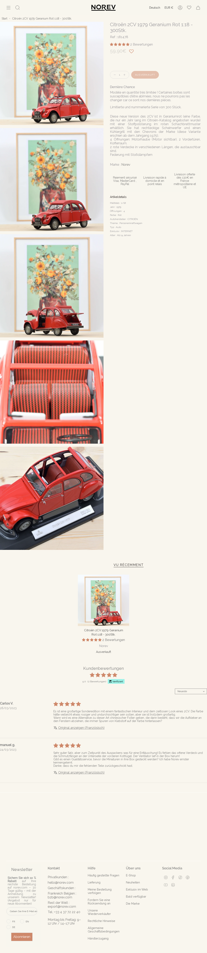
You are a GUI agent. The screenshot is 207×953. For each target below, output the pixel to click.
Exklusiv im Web (137, 889)
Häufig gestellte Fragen (103, 875)
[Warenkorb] (198, 7)
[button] (120, 44)
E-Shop (131, 875)
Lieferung (94, 882)
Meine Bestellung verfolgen (100, 891)
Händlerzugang (98, 938)
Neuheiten (133, 882)
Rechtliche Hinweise (101, 921)
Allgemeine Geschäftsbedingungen (103, 929)
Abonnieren (21, 937)
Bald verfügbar (136, 896)
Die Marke (133, 903)
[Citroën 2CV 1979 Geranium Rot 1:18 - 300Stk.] (103, 600)
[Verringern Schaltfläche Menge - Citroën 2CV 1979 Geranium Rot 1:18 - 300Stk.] (114, 75)
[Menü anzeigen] (8, 7)
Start (4, 18)
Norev (125, 164)
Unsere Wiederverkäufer (99, 912)
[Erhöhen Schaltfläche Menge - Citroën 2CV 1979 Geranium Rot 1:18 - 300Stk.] (125, 75)
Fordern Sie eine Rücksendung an (99, 901)
